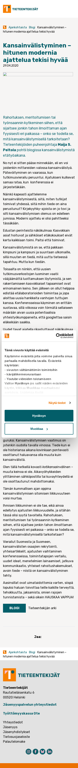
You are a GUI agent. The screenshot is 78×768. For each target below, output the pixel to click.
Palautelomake (14, 741)
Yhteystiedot (13, 722)
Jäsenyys (10, 727)
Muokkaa (36, 428)
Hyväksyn (39, 415)
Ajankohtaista (18, 27)
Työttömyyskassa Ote (21, 713)
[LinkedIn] (49, 751)
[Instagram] (28, 751)
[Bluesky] (42, 751)
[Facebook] (35, 751)
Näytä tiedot (57, 403)
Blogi (32, 27)
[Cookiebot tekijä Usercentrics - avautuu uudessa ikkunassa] (56, 336)
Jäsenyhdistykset (16, 732)
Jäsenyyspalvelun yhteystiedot (30, 704)
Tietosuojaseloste (16, 737)
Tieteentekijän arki (42, 608)
